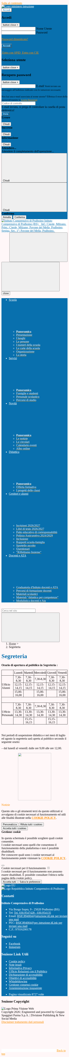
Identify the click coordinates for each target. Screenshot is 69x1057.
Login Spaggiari (29, 99)
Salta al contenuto (11, 3)
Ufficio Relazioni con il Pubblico (28, 971)
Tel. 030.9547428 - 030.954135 (32, 912)
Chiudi (6, 124)
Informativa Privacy (20, 968)
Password (41, 32)
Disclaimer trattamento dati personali (22, 1022)
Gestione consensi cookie (23, 984)
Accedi (6, 10)
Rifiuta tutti (31, 824)
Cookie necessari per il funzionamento (24, 868)
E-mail (40, 86)
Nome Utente (44, 28)
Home (12, 643)
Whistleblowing (18, 981)
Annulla (7, 217)
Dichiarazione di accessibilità (26, 974)
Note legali (15, 964)
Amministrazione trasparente (25, 988)
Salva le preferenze (30, 881)
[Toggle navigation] (30, 276)
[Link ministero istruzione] (17, 6)
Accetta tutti (14, 828)
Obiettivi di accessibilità (22, 978)
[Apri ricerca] (38, 247)
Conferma (20, 217)
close (6, 293)
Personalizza (10, 824)
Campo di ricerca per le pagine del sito (23, 607)
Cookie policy (17, 961)
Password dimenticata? (14, 39)
